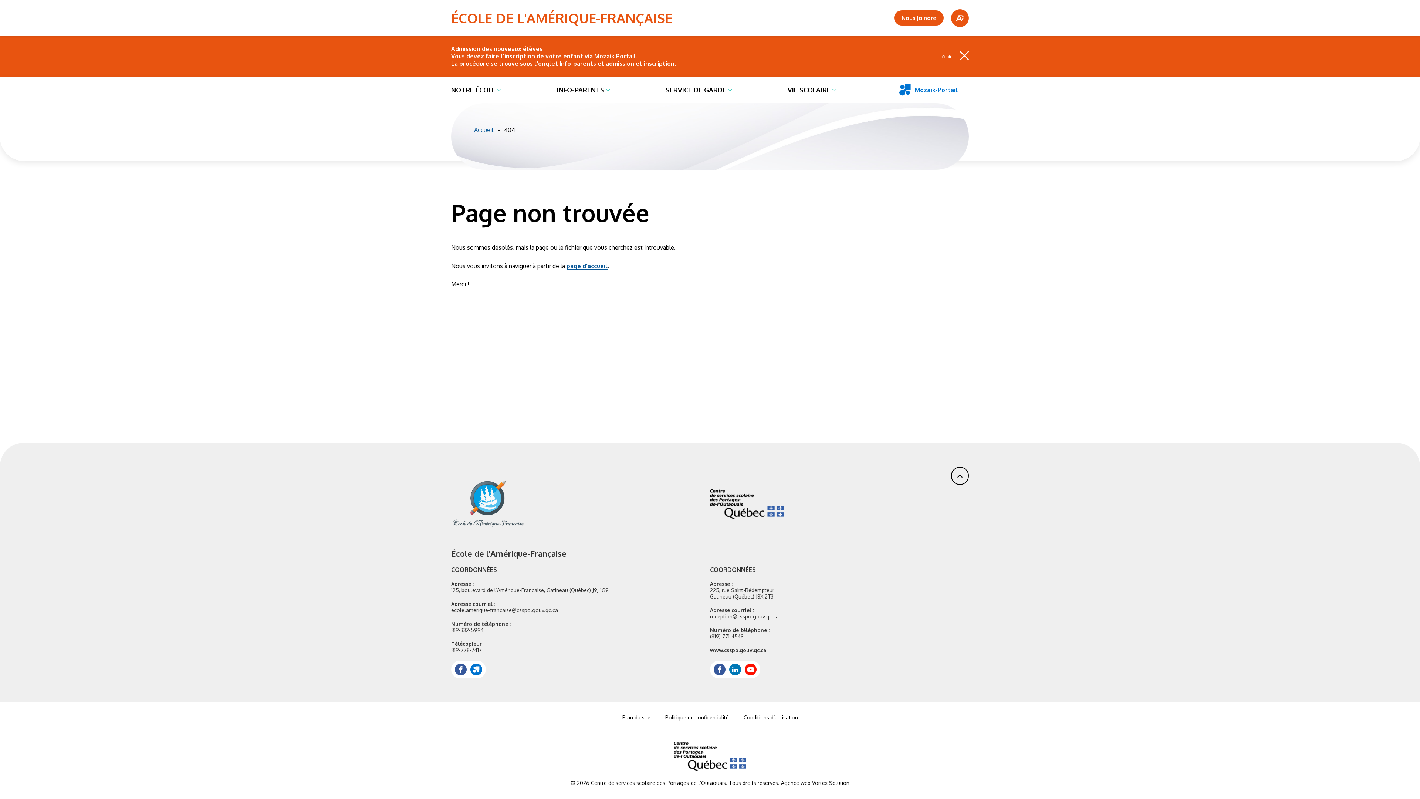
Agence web (796, 783)
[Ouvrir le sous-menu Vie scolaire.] (834, 90)
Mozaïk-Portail (936, 90)
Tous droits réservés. (754, 783)
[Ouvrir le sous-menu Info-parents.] (608, 90)
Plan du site (636, 717)
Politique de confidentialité (697, 717)
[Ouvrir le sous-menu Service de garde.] (730, 90)
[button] (943, 56)
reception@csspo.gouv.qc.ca (744, 616)
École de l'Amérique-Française (561, 18)
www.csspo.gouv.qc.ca (738, 650)
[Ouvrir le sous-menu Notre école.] (499, 90)
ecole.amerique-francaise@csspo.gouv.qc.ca (504, 610)
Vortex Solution (830, 783)
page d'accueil (587, 266)
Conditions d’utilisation (771, 717)
